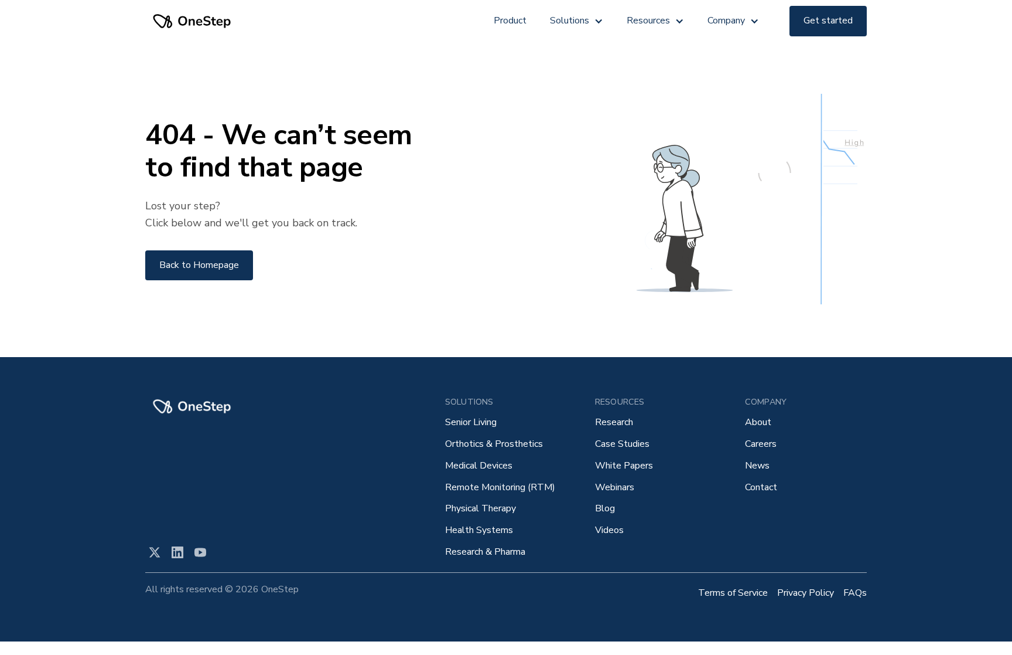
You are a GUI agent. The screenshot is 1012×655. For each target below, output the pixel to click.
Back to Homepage (199, 265)
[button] (576, 21)
